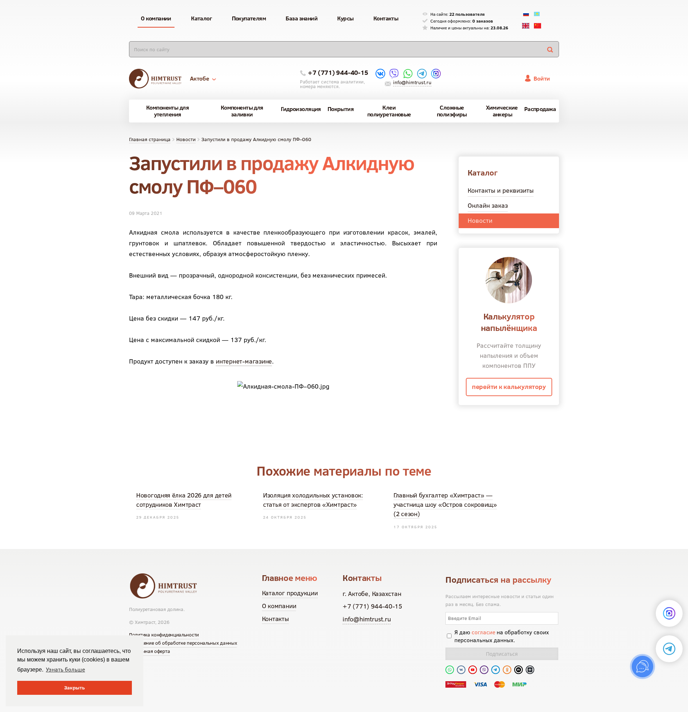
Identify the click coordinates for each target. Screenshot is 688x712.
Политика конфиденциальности (164, 634)
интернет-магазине (244, 361)
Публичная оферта (149, 651)
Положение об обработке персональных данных (183, 642)
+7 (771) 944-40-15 (338, 72)
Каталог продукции (290, 592)
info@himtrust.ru (412, 82)
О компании (279, 605)
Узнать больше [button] (65, 669)
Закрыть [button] (74, 687)
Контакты (275, 618)
